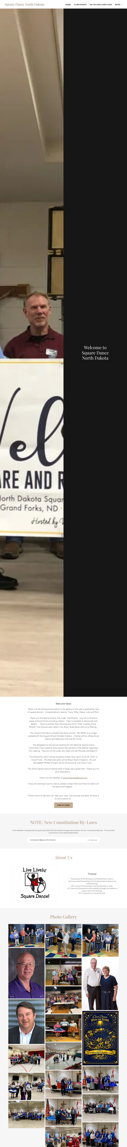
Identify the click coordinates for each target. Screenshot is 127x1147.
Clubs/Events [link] (80, 4)
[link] (24, 5)
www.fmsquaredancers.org (75, 777)
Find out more (63, 805)
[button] (118, 4)
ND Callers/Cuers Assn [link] (101, 4)
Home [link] (68, 4)
